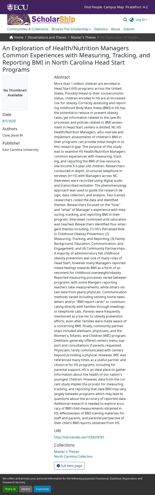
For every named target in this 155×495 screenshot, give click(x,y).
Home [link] (18, 37)
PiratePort (133, 7)
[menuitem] (71, 29)
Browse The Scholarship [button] (70, 29)
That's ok (10, 489)
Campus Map (114, 7)
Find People (93, 7)
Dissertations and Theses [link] (47, 37)
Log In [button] (141, 19)
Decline (25, 489)
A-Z (145, 7)
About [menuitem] (115, 29)
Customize (42, 489)
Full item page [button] (71, 465)
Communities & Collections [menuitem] (27, 29)
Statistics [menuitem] (101, 29)
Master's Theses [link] (83, 37)
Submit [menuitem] (129, 29)
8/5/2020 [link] (9, 121)
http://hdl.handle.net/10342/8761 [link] (79, 437)
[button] (125, 19)
